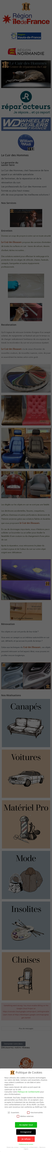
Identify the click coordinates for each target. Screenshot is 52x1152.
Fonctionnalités (36, 1112)
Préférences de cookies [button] (26, 1144)
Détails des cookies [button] (13, 1147)
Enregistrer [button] (26, 1131)
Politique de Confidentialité (29, 1092)
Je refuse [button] (26, 1139)
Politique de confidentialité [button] (29, 1147)
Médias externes (27, 1116)
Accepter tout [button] (26, 1124)
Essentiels (15, 1112)
